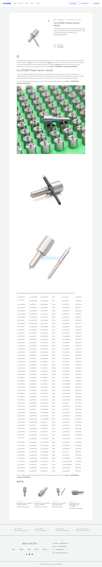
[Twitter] (32, 554)
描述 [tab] (18, 57)
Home (15, 3)
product (58, 64)
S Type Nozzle (60, 19)
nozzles (30, 62)
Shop (27, 3)
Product (21, 3)
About (32, 3)
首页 (55, 19)
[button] (48, 21)
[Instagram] (26, 554)
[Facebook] (29, 554)
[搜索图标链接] (90, 3)
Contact (38, 3)
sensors (50, 62)
